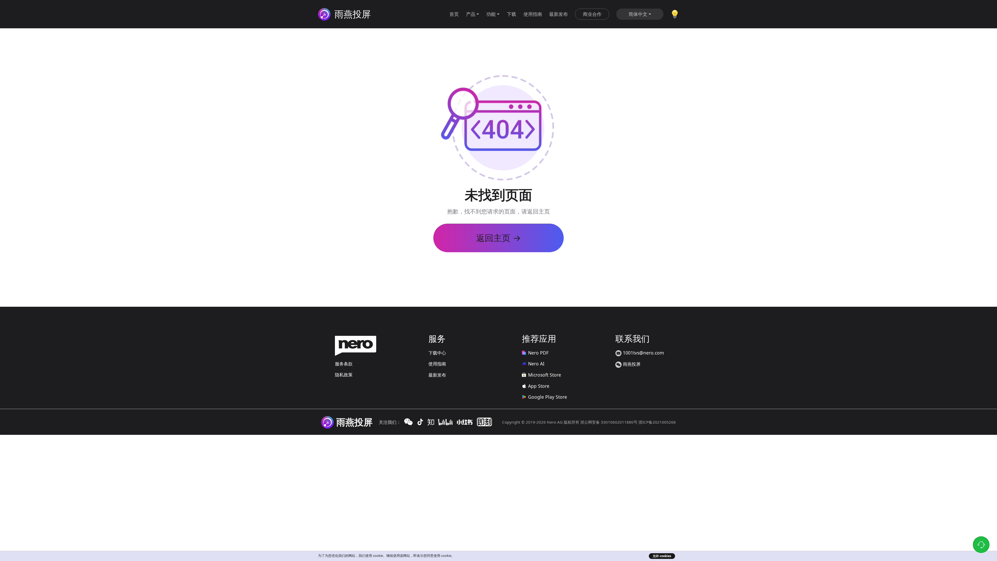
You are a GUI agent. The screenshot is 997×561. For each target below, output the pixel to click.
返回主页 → (498, 238)
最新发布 (558, 14)
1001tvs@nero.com (643, 353)
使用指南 (532, 14)
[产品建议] (675, 13)
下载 (511, 14)
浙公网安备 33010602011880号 (608, 422)
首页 (454, 14)
